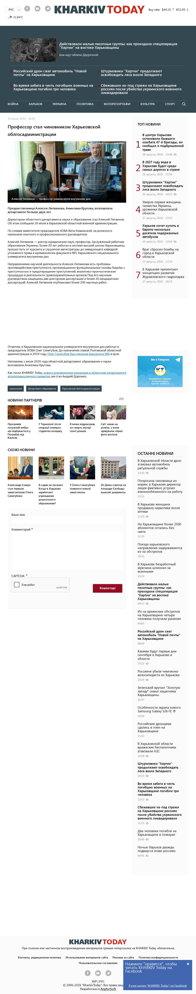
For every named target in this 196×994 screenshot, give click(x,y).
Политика (85, 104)
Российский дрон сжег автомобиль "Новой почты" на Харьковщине (50, 73)
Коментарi (107, 588)
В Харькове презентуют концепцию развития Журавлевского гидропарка (163, 272)
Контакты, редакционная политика (39, 957)
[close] (188, 964)
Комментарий (20, 529)
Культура (147, 104)
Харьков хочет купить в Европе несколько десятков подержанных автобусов (160, 231)
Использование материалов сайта (87, 957)
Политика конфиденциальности (158, 957)
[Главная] (100, 9)
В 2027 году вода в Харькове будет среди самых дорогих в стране (161, 165)
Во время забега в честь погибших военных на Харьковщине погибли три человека (53, 87)
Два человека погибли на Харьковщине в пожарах (157, 832)
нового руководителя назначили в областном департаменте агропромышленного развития (67, 374)
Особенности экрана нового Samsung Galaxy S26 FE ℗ (159, 709)
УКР (94, 981)
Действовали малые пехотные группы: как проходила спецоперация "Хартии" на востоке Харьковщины (118, 45)
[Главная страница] (98, 941)
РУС (102, 981)
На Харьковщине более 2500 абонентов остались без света (159, 527)
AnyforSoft (108, 989)
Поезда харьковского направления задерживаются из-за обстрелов (160, 547)
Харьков (35, 104)
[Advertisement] (67, 315)
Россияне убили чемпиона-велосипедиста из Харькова (159, 673)
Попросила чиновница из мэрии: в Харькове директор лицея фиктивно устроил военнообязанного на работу (160, 486)
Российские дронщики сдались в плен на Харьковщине (154, 727)
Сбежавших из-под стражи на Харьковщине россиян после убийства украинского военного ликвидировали (141, 89)
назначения (16, 388)
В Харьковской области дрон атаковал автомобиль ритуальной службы (159, 464)
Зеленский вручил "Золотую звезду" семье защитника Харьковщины (159, 691)
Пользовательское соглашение (98, 963)
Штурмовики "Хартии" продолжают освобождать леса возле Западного (131, 73)
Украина (59, 104)
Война (13, 104)
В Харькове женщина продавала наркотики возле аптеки (159, 507)
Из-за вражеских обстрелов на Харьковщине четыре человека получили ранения (159, 615)
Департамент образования (42, 388)
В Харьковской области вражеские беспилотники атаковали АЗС (157, 747)
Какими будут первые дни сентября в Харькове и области (157, 654)
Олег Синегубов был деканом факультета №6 (78, 354)
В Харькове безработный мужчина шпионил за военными (157, 567)
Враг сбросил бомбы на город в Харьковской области (160, 253)
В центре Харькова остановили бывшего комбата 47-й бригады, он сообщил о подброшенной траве (163, 142)
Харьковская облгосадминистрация (81, 388)
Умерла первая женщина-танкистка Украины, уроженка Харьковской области (162, 207)
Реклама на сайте (123, 957)
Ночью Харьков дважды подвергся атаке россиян (157, 849)
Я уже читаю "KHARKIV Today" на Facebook (158, 985)
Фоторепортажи (117, 104)
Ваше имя (18, 515)
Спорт (170, 104)
